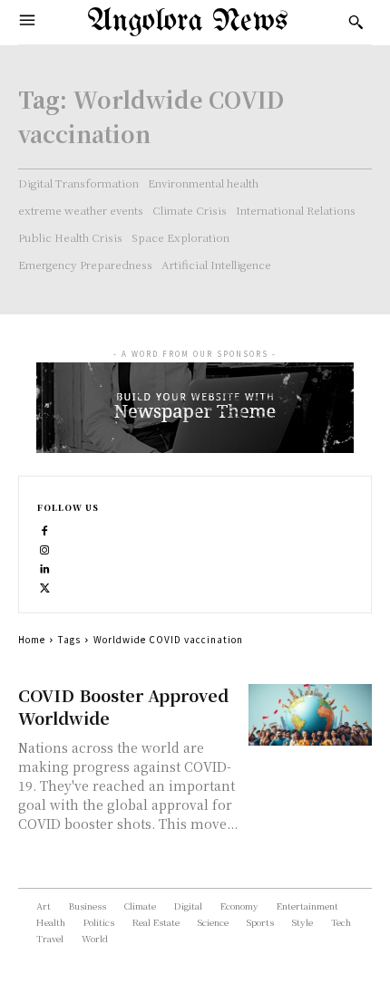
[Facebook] (45, 528)
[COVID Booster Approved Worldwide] (311, 715)
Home (31, 639)
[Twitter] (45, 585)
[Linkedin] (45, 566)
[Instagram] (45, 547)
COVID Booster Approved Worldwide (123, 706)
